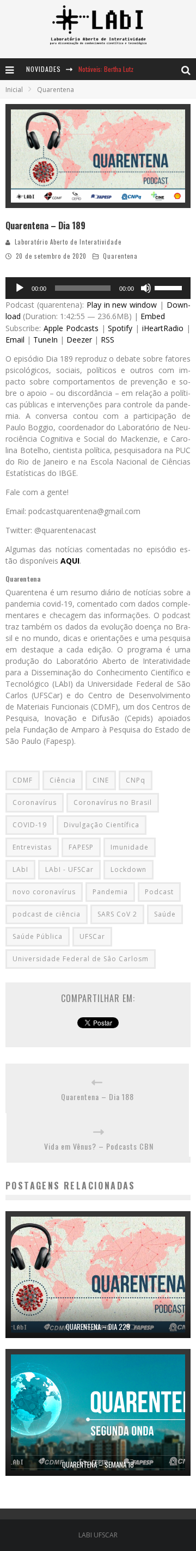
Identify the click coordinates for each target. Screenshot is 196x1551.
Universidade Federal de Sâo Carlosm (81, 958)
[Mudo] (145, 288)
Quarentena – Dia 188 (97, 1096)
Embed (152, 316)
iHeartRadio (162, 328)
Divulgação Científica (101, 824)
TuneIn (45, 339)
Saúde (165, 914)
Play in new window (122, 305)
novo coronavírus (44, 891)
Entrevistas (32, 847)
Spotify (120, 328)
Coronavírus (35, 802)
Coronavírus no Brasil (113, 802)
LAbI (20, 869)
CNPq (135, 780)
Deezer (79, 339)
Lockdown (128, 869)
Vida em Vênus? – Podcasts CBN (99, 1146)
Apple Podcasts (71, 328)
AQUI (69, 560)
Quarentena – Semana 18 (98, 1464)
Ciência (63, 780)
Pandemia (110, 891)
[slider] (170, 287)
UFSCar (92, 936)
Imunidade (130, 847)
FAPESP (81, 847)
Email (14, 339)
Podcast (159, 891)
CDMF (23, 780)
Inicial (14, 89)
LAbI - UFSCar (69, 869)
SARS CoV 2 (117, 914)
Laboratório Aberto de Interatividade (68, 241)
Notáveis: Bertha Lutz (105, 69)
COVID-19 (30, 824)
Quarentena (120, 256)
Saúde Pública (38, 936)
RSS (107, 339)
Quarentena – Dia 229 (98, 1326)
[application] (98, 288)
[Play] (19, 288)
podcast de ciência (47, 914)
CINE (101, 780)
